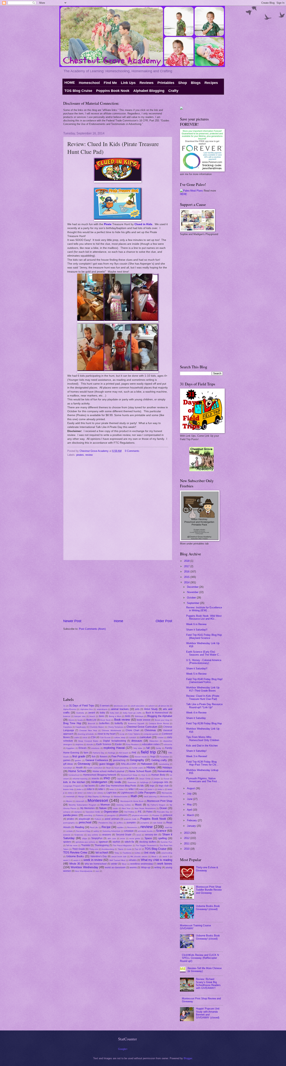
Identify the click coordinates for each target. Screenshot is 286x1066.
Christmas (150, 730)
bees (101, 716)
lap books (89, 786)
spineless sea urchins (85, 842)
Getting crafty (159, 760)
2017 (187, 566)
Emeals (83, 748)
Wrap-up (145, 867)
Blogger (188, 1058)
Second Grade (124, 834)
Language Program (72, 786)
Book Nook (105, 720)
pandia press (70, 815)
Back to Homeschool (157, 713)
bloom (71, 720)
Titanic (121, 849)
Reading (79, 827)
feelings (111, 753)
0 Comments (132, 450)
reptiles (120, 827)
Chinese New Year (88, 730)
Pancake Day (163, 812)
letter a (80, 789)
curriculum (145, 737)
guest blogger (107, 763)
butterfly (119, 723)
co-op (122, 734)
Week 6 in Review (196, 624)
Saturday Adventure (111, 831)
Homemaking (164, 771)
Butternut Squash (136, 723)
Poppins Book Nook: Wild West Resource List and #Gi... (204, 617)
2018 (187, 560)
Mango (81, 796)
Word (124, 864)
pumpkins (144, 823)
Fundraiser (164, 757)
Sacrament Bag (83, 831)
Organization (111, 811)
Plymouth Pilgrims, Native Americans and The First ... (203, 780)
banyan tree (79, 716)
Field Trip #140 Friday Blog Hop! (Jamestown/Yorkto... (204, 681)
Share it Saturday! (196, 750)
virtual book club (118, 856)
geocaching (119, 760)
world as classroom (115, 867)
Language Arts (160, 782)
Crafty (173, 91)
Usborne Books (75, 856)
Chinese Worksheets (111, 730)
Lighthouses (127, 793)
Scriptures (78, 835)
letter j (142, 789)
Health (79, 767)
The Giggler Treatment (146, 845)
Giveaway (84, 763)
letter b (90, 789)
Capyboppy (80, 727)
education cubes (151, 744)
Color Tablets (134, 734)
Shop (182, 83)
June (190, 799)
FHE (134, 753)
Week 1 (154, 856)
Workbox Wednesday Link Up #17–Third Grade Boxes (202, 689)
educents (168, 744)
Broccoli (91, 723)
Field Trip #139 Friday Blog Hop (204, 723)
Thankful (85, 845)
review (89, 454)
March (191, 815)
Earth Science (103, 744)
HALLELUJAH (128, 764)
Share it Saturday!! (196, 629)
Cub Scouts (105, 737)
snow (122, 838)
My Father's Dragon (156, 805)
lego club (163, 786)
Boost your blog (162, 720)
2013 (187, 832)
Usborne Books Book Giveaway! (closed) (208, 907)
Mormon (105, 804)
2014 (187, 582)
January (192, 825)
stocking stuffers (147, 842)
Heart (108, 768)
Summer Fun (166, 842)
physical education (140, 815)
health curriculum (94, 768)
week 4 (76, 860)
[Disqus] (117, 507)
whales (133, 860)
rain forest (157, 823)
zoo (97, 871)
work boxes (164, 863)
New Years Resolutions (144, 808)
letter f (122, 789)
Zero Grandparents (83, 871)
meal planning (150, 796)
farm (86, 753)
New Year (126, 808)
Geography (137, 760)
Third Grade (78, 849)
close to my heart (106, 734)
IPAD (107, 778)
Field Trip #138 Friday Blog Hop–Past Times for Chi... (202, 763)
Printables (165, 83)
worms (133, 867)
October (192, 597)
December (193, 586)
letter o (161, 789)
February (192, 820)
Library (100, 793)
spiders (67, 842)
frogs (153, 756)
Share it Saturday (196, 718)
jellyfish (131, 778)
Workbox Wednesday (84, 867)
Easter (118, 744)
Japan (120, 779)
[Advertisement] (118, 589)
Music (138, 804)
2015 (187, 577)
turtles (137, 853)
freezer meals (141, 757)
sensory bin (151, 834)
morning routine (123, 805)
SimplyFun (97, 838)
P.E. (140, 812)
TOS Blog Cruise (78, 91)
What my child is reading (156, 859)
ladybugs (144, 782)
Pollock (98, 819)
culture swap (119, 737)
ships (84, 838)
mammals (70, 796)
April (190, 809)
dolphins (79, 744)
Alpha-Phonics (69, 709)
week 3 (66, 860)
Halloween (146, 763)
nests (115, 808)
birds (127, 716)
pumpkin (131, 822)
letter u (90, 793)
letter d (113, 789)
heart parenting (121, 768)
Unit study (149, 852)
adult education (138, 706)
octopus (66, 812)
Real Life (94, 827)
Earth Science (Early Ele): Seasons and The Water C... (203, 653)
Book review (122, 719)
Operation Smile (93, 812)
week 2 (165, 856)
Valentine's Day (98, 856)
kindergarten (99, 782)
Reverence (132, 827)
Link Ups (128, 83)
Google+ (123, 1049)
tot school (102, 852)
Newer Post (72, 621)
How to (144, 775)
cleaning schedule (85, 734)
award (91, 713)
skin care (112, 838)
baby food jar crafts (132, 713)
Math (134, 796)
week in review (93, 859)
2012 (187, 838)
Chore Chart (132, 730)
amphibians (102, 709)
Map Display (93, 796)
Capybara (67, 727)
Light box (111, 793)
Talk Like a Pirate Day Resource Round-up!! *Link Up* (204, 706)
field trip (148, 752)
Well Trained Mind (117, 860)
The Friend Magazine (122, 845)
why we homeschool (96, 864)
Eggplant (70, 748)
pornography (69, 823)
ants (137, 709)
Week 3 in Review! (196, 756)
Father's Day (98, 753)
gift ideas (68, 764)
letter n (151, 789)
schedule (129, 831)
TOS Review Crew (75, 852)
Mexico (69, 801)
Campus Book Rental (159, 723)
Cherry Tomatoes (115, 727)
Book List (91, 720)
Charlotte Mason (96, 727)
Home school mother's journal (108, 771)
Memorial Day (166, 796)
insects (95, 778)
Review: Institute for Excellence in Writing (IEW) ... (204, 609)
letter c (101, 789)
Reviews (146, 83)
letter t (80, 793)
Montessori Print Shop (159, 801)
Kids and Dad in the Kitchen (202, 745)
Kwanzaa (132, 782)
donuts (90, 744)
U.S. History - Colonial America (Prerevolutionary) (203, 662)
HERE (183, 194)
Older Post (164, 621)
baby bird (114, 713)
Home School (77, 771)
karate (157, 779)
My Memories (87, 808)
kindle (118, 782)
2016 (187, 571)
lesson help (68, 789)
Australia (80, 713)
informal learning (80, 779)
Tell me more (71, 845)
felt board (123, 753)
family (158, 748)
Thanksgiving (102, 845)
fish (94, 756)
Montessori (98, 800)
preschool (85, 822)
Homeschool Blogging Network (99, 775)
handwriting (164, 764)
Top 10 (138, 849)
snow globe (134, 838)
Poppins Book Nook (112, 91)
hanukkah (67, 768)
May (190, 804)
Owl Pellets (129, 812)
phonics (123, 815)
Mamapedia (167, 793)
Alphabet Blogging (148, 91)
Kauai (166, 779)
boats (80, 720)
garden (78, 760)
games (66, 760)
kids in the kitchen (74, 782)
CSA (93, 737)
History (151, 767)
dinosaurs (136, 740)
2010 (187, 848)
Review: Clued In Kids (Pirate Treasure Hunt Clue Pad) (202, 697)
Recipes (211, 83)
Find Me (110, 83)
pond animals (112, 819)
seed (138, 835)
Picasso (155, 815)
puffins (120, 823)
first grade (78, 756)
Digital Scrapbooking (114, 741)
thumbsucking (108, 849)
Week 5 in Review (196, 673)
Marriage (106, 796)
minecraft (80, 801)
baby (102, 713)
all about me (163, 706)
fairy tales (137, 748)
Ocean (163, 808)
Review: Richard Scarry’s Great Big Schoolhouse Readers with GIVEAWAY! (208, 983)
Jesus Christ (144, 779)
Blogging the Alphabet (159, 716)
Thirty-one (93, 849)
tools (129, 849)
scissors (66, 835)
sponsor (103, 841)
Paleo (149, 812)
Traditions (127, 853)
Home (118, 621)
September (193, 603)
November (193, 592)
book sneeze (144, 720)
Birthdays (139, 716)
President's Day (105, 823)
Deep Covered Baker (88, 741)
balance (66, 716)
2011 (187, 843)
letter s (71, 793)
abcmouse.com (120, 706)
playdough (84, 819)
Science (161, 830)
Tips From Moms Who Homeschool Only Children (202, 738)
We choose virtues (138, 856)
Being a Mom (115, 716)
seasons (106, 834)
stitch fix (129, 841)
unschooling (166, 853)
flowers (103, 756)
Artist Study (151, 709)
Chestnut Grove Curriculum (142, 726)
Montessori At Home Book (132, 801)
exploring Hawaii (114, 747)
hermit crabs (137, 768)
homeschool (73, 775)
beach (92, 716)
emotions (95, 748)
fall (148, 747)
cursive (160, 737)
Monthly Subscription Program (82, 805)
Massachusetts (120, 796)
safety (96, 831)
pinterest (167, 815)
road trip (168, 827)
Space (148, 838)
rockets (69, 831)
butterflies (104, 723)
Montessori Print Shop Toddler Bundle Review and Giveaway (209, 889)
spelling (162, 838)
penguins (111, 815)
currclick (132, 737)
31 (64, 706)
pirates (80, 454)
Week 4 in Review (196, 712)
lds (142, 785)
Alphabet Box (86, 709)
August (191, 788)
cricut (84, 737)
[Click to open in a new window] (117, 181)
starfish (116, 842)
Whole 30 (74, 863)
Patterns (100, 815)
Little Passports (147, 792)
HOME (69, 82)
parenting (88, 815)
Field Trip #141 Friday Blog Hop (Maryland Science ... (204, 636)
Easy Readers (132, 744)
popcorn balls (130, 819)
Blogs (196, 83)
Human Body (158, 775)
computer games (150, 734)
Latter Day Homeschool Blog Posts (117, 786)
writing (157, 867)
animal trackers (120, 709)
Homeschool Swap (129, 775)
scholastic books (145, 831)
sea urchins (93, 835)
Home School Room (140, 771)
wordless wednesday (141, 864)
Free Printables (120, 756)
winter (114, 864)
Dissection (154, 741)
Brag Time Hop (72, 723)
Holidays (167, 767)
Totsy (116, 853)
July (189, 793)
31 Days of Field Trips (81, 705)
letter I (132, 789)
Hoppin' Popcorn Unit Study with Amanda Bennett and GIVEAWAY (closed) (207, 1013)
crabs (76, 737)
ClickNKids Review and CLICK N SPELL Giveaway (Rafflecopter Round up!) (199, 958)
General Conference (96, 760)
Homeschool (89, 83)
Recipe (106, 827)
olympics (78, 812)
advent (151, 706)
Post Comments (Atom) (92, 628)
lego (152, 786)
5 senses (105, 706)
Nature (103, 808)
